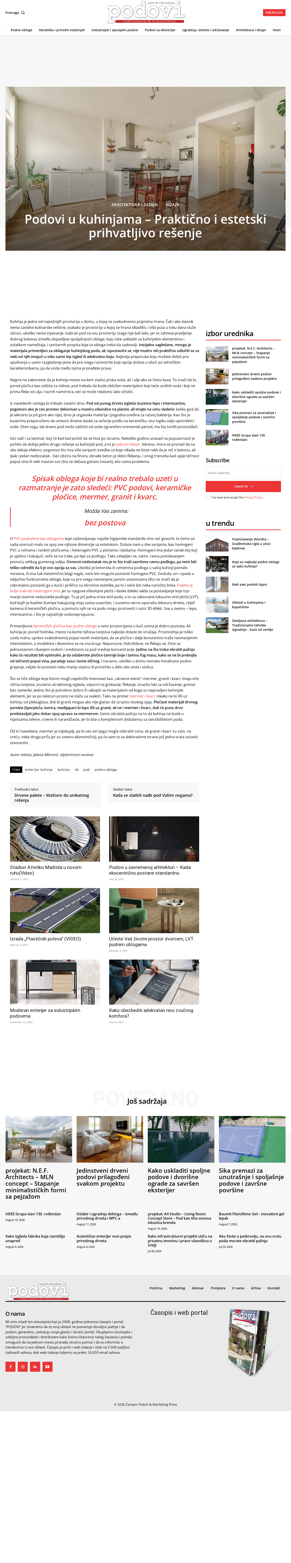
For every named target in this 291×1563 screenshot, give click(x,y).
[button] (16, 13)
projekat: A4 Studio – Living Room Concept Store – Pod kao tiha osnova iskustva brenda (179, 1218)
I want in (241, 486)
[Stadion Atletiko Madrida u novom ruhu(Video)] (55, 838)
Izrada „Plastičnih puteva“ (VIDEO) (45, 939)
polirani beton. (129, 444)
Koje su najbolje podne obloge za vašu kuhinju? (255, 564)
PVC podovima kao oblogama (39, 538)
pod (86, 769)
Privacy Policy (253, 497)
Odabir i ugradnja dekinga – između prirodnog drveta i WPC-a (107, 1216)
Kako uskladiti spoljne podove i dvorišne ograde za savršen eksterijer (256, 396)
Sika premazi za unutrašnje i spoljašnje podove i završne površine (254, 417)
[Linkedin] (35, 1367)
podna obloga (106, 769)
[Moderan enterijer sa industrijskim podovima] (55, 982)
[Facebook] (10, 1367)
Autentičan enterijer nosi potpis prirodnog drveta (104, 1238)
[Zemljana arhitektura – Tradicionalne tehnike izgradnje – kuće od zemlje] (217, 625)
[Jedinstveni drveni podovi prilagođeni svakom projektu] (217, 376)
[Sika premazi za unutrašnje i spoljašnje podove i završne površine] (217, 417)
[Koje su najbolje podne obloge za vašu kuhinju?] (217, 564)
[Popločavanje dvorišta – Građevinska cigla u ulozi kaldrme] (217, 544)
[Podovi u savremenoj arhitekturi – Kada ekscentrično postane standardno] (154, 838)
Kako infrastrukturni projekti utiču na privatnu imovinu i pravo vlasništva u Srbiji (180, 1240)
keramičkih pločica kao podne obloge (65, 625)
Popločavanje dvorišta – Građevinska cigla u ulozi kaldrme (251, 543)
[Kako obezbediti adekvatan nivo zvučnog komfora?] (154, 982)
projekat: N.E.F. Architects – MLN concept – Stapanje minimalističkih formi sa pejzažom (253, 355)
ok (76, 769)
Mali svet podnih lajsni (249, 584)
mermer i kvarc (142, 696)
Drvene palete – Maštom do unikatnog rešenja (52, 798)
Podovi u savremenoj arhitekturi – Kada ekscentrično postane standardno (150, 870)
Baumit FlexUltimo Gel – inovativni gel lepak (251, 1216)
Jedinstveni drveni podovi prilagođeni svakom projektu (254, 376)
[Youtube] (48, 1367)
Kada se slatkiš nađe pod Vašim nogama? (153, 795)
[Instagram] (23, 1367)
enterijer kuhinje (39, 769)
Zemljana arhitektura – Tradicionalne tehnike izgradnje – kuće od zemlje (252, 625)
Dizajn (173, 205)
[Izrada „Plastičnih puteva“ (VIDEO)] (55, 910)
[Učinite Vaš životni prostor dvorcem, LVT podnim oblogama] (154, 910)
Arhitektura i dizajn (134, 205)
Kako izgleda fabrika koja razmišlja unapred (35, 1238)
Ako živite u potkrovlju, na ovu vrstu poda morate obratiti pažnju (250, 1238)
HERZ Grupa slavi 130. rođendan (33, 1213)
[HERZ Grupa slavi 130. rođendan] (217, 437)
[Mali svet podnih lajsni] (217, 584)
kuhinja (64, 769)
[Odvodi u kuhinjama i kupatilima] (217, 605)
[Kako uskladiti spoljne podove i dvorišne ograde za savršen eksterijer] (217, 397)
